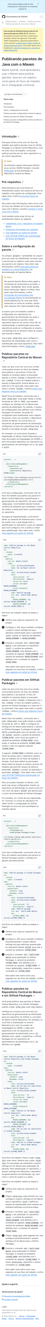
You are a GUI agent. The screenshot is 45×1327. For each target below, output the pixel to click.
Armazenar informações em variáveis (22, 229)
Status (4, 1318)
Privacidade (30, 1316)
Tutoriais (22, 21)
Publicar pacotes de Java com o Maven (20, 24)
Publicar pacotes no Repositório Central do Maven (22, 355)
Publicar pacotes (34, 21)
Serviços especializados (25, 1318)
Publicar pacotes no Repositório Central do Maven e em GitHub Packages (22, 992)
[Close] (38, 3)
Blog (37, 1318)
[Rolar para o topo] (40, 1322)
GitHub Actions (11, 21)
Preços (11, 1318)
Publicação (9, 171)
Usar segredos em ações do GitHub (21, 233)
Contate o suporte (11, 1299)
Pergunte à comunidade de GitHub (17, 1296)
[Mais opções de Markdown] (25, 94)
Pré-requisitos (11, 182)
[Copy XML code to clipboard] (39, 454)
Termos (21, 1316)
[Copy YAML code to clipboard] (39, 539)
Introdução (9, 136)
